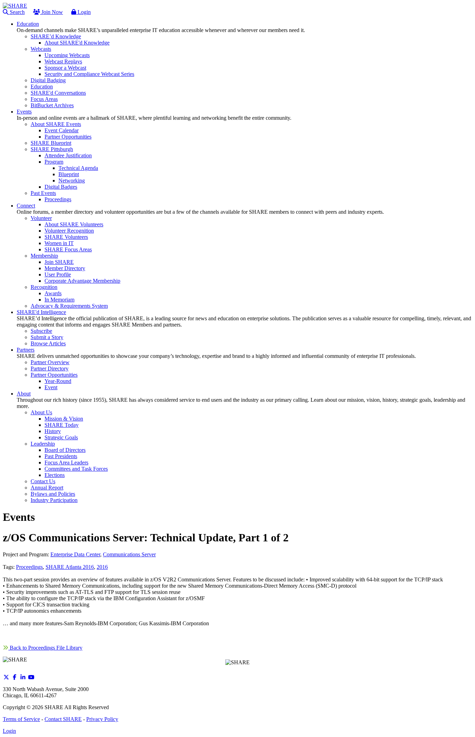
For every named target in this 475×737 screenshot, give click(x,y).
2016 (102, 567)
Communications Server (129, 554)
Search (16, 12)
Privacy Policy (102, 719)
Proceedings (29, 567)
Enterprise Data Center (75, 554)
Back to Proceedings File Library (45, 648)
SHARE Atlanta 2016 (70, 567)
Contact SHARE (63, 719)
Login (83, 12)
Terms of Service (21, 719)
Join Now (51, 12)
